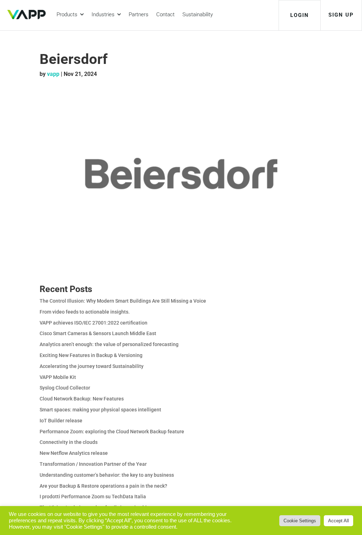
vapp (53, 74)
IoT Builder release (61, 420)
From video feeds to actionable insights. (85, 312)
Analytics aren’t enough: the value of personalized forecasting (109, 344)
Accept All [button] (338, 520)
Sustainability (197, 14)
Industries (104, 14)
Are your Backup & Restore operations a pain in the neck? (103, 486)
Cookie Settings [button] (300, 520)
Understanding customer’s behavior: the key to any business (107, 475)
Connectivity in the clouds (69, 442)
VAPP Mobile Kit (58, 377)
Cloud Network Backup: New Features (82, 399)
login (299, 15)
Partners (138, 14)
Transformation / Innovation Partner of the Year (93, 464)
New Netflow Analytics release (74, 453)
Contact (165, 14)
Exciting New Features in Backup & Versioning (91, 355)
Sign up (341, 15)
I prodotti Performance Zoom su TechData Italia (93, 496)
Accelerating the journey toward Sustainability (92, 366)
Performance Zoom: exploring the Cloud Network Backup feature (112, 431)
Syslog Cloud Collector (65, 388)
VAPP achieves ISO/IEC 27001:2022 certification (93, 323)
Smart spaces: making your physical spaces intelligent (100, 409)
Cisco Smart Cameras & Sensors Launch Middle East (98, 333)
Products (68, 14)
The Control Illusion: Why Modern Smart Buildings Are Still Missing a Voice (123, 301)
